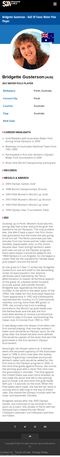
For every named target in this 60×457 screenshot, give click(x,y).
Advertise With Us (10, 455)
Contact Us (6, 452)
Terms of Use (22, 452)
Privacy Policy (40, 452)
